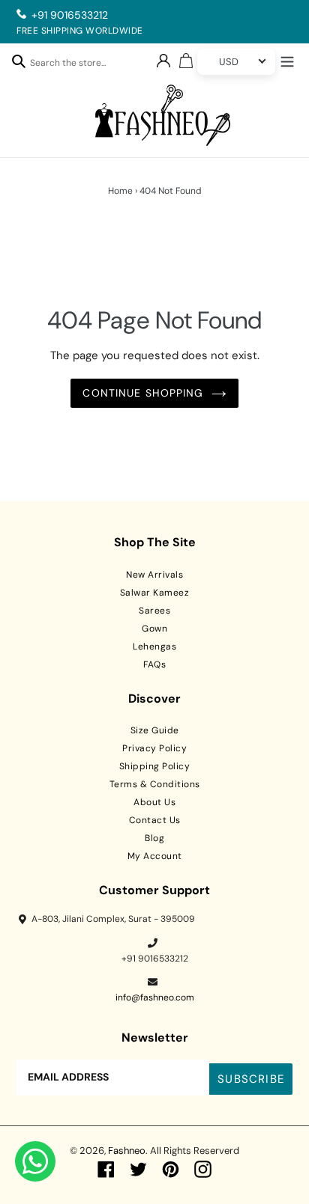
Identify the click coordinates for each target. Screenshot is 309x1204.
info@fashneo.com (155, 997)
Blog (154, 838)
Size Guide (154, 730)
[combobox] (75, 65)
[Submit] (18, 60)
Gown (154, 629)
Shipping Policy (154, 766)
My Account (155, 856)
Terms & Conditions (155, 784)
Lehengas (154, 647)
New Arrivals (154, 575)
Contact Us (155, 820)
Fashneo (127, 1150)
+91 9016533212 (70, 15)
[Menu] (287, 59)
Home (120, 191)
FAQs (154, 664)
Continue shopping (142, 393)
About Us (155, 802)
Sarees (154, 611)
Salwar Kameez (155, 593)
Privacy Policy (154, 748)
